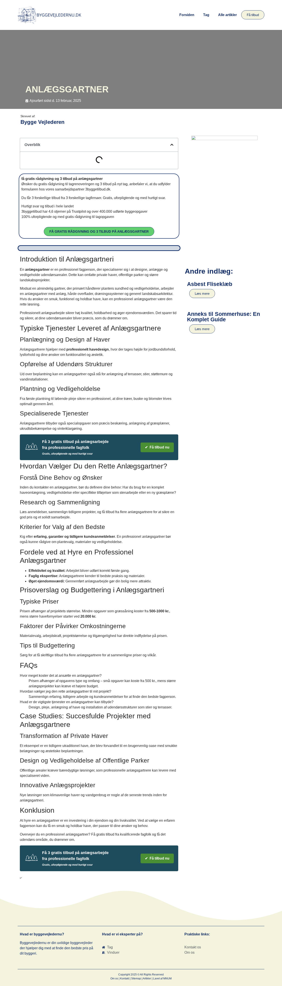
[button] (172, 144)
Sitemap (136, 978)
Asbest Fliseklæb (209, 284)
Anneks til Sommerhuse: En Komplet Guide (223, 316)
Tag (206, 15)
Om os (114, 978)
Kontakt (124, 978)
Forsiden (186, 15)
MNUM (167, 978)
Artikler (147, 978)
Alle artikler (227, 15)
